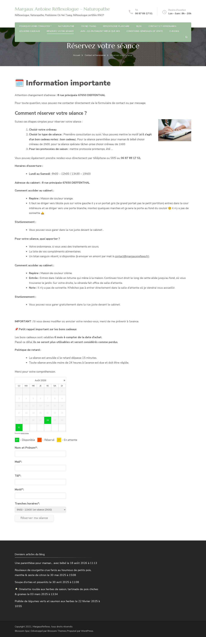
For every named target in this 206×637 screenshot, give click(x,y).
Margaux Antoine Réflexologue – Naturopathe (62, 9)
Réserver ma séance (34, 518)
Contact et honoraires (162, 26)
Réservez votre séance (60, 31)
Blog (139, 26)
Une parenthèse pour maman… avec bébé (40, 563)
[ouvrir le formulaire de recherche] (186, 37)
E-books (174, 31)
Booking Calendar (25, 433)
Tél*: (18, 475)
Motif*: (19, 489)
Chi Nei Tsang (88, 26)
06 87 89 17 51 (143, 13)
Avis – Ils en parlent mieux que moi (100, 31)
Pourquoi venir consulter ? (35, 26)
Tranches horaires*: (27, 503)
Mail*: (18, 462)
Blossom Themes (56, 631)
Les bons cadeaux (29, 31)
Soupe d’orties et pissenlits (31, 582)
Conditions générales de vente (145, 31)
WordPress (87, 631)
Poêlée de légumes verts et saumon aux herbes (44, 601)
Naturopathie (66, 26)
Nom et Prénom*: (26, 448)
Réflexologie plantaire (116, 26)
